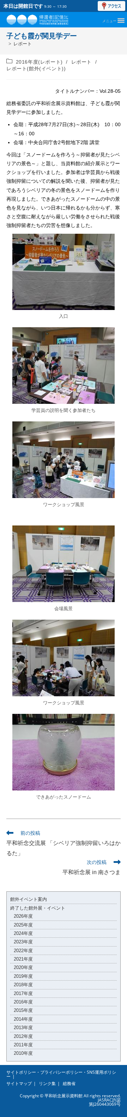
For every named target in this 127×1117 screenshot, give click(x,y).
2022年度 (23, 950)
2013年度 (23, 1027)
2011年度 (23, 1044)
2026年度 (23, 916)
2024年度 (23, 933)
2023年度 (23, 941)
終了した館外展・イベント (37, 908)
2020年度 (23, 967)
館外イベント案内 (28, 899)
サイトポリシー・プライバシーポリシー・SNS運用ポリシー (61, 1074)
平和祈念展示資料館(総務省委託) (45, 18)
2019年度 (23, 976)
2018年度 (23, 984)
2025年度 (23, 925)
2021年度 (23, 959)
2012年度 (23, 1036)
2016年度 (23, 1002)
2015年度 (23, 1010)
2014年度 (23, 1019)
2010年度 (23, 1053)
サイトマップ (19, 1083)
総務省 (69, 1083)
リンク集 (47, 1083)
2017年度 (23, 993)
